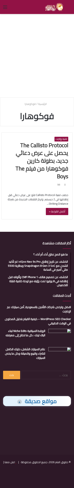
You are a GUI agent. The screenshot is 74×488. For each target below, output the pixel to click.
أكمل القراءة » (57, 211)
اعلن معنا (10, 462)
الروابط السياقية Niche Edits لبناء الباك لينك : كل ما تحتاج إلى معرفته (25, 333)
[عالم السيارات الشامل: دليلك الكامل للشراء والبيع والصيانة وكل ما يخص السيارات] (59, 355)
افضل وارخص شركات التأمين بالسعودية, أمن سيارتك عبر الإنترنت (39, 309)
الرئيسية (42, 103)
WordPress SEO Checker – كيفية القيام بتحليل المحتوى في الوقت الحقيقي (38, 321)
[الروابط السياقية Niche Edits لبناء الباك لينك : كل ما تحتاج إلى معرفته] (59, 336)
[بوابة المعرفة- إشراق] (54, 7)
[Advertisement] (37, 55)
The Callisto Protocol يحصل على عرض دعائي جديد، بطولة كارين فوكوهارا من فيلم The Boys (41, 160)
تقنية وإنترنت (61, 139)
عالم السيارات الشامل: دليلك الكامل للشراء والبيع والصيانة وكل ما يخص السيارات (25, 353)
